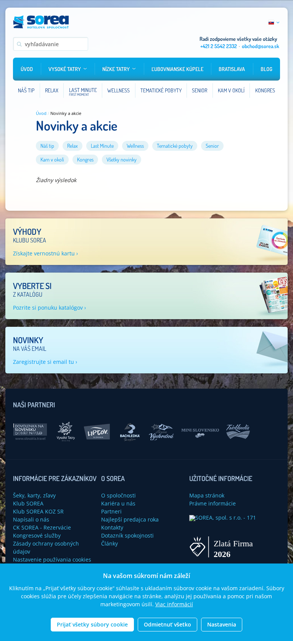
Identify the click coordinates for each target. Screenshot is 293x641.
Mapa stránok (206, 495)
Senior (212, 145)
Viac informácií (174, 604)
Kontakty (112, 527)
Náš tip (47, 145)
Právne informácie (212, 503)
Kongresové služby (37, 535)
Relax (72, 145)
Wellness (135, 145)
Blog (266, 69)
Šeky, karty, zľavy (34, 495)
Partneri (111, 511)
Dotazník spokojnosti (127, 535)
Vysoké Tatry (64, 69)
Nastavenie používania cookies (52, 559)
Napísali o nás (31, 519)
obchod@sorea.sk (260, 46)
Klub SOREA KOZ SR (38, 511)
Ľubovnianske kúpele (177, 69)
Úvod (27, 69)
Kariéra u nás (118, 503)
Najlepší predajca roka (130, 519)
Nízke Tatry (116, 69)
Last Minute (102, 145)
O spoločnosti (118, 495)
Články (109, 543)
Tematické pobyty (175, 145)
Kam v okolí (52, 159)
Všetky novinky (121, 159)
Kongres (85, 159)
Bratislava (232, 69)
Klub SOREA (28, 503)
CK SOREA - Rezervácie (42, 527)
